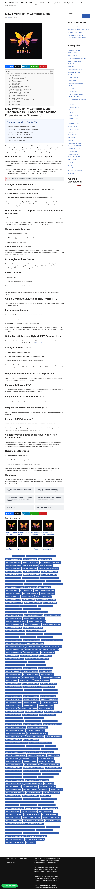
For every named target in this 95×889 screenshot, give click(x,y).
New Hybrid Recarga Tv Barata (47, 805)
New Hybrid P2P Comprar (30, 761)
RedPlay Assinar (72, 151)
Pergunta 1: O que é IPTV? (17, 93)
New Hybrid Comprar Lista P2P (13, 627)
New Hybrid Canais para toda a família (44, 590)
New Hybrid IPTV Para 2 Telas (31, 696)
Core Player (71, 75)
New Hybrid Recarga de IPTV (49, 798)
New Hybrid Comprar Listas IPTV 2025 (36, 630)
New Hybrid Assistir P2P (26, 590)
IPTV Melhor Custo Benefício (75, 94)
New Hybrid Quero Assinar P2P (31, 798)
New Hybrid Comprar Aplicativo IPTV (46, 599)
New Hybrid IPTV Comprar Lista (47, 686)
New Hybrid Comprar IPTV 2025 (28, 605)
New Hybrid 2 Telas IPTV (19, 556)
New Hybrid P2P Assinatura (27, 752)
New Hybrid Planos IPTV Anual (13, 789)
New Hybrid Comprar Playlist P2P (14, 649)
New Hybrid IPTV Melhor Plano (13, 696)
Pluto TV (70, 140)
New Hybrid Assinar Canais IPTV (47, 556)
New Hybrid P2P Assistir (12, 758)
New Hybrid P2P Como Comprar (14, 761)
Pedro (8, 17)
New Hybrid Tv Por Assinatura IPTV (49, 833)
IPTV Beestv (71, 88)
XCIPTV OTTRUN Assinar (75, 170)
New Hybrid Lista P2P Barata (49, 721)
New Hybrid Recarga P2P (12, 805)
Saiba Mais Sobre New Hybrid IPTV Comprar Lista (20, 89)
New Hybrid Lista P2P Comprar (13, 724)
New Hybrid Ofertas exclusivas (14, 749)
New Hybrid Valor (30, 842)
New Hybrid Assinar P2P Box (29, 568)
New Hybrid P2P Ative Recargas (28, 758)
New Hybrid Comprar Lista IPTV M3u (51, 624)
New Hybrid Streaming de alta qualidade (16, 826)
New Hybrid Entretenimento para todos (16, 661)
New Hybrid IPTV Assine (11, 680)
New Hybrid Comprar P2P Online (31, 640)
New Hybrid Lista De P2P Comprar (53, 711)
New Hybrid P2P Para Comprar (13, 774)
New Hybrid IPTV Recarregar (46, 705)
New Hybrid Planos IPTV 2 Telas (48, 786)
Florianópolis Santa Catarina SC (76, 83)
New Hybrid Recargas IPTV (12, 811)
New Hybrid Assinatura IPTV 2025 (30, 577)
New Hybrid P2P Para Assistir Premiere (50, 770)
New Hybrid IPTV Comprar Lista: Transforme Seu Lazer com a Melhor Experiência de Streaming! (30, 73)
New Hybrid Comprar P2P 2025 (28, 637)
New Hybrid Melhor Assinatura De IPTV (16, 727)
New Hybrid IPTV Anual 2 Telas (13, 674)
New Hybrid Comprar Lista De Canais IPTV (34, 618)
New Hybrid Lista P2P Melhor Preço (32, 724)
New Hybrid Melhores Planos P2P (35, 746)
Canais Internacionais (74, 72)
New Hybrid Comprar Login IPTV (34, 633)
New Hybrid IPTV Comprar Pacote (33, 689)
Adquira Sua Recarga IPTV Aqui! (61, 2)
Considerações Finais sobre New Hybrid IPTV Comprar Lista (22, 99)
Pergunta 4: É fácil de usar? (17, 98)
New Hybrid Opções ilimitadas (31, 749)
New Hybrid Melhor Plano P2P (13, 739)
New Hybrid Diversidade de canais (14, 658)
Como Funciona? (15, 84)
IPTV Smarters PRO (45, 2)
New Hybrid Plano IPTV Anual (30, 786)
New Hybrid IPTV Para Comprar (14, 699)
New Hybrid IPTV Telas (11, 708)
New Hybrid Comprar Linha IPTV (53, 615)
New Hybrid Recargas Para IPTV (14, 814)
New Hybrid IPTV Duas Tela (50, 689)
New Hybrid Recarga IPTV (28, 802)
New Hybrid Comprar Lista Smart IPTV (32, 627)
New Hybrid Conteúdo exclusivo (29, 655)
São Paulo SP (72, 159)
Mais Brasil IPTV (72, 126)
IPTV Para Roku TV (73, 97)
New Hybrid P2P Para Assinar (30, 770)
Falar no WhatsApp (10, 885)
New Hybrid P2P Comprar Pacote (32, 764)
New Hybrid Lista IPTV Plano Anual (14, 721)
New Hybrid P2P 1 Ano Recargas (49, 749)
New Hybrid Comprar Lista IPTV (32, 624)
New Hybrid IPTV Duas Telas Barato (31, 693)
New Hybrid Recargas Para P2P (32, 814)
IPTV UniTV (71, 104)
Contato (83, 2)
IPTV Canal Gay (72, 91)
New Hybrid (71, 132)
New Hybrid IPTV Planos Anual (31, 702)
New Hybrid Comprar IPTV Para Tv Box (38, 612)
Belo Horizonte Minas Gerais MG (77, 58)
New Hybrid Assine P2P (44, 587)
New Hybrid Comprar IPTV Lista (13, 609)
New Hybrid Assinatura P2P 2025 (14, 584)
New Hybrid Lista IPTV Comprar (47, 714)
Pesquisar (71, 13)
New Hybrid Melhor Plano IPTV (53, 736)
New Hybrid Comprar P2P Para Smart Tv (52, 640)
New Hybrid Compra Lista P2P (13, 599)
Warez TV (70, 168)
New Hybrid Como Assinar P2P (30, 593)
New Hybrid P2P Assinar (12, 752)
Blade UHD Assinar (73, 64)
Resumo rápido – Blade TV (15, 75)
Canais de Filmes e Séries (75, 69)
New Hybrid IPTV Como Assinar (48, 683)
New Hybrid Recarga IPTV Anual (45, 802)
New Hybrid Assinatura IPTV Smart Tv (15, 581)
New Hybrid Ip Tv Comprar (12, 671)
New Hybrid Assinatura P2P (53, 581)
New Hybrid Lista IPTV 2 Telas (13, 714)
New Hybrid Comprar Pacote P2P (53, 646)
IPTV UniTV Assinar (73, 107)
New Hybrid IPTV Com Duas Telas (30, 683)
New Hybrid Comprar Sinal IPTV (33, 649)
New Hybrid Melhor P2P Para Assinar (15, 736)
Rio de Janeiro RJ (73, 154)
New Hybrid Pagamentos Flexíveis (14, 783)
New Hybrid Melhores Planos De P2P (15, 746)
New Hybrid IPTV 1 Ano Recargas (29, 671)
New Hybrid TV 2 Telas (11, 830)
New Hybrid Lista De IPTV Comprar (33, 711)
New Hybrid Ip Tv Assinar (30, 668)
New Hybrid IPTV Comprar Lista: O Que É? (19, 77)
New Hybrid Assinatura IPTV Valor (35, 581)
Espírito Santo (72, 80)
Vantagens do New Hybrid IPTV (18, 78)
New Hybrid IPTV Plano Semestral (49, 699)
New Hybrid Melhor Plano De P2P (35, 736)
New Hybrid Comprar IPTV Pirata (14, 615)
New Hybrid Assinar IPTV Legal (30, 562)
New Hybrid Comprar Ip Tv (49, 602)
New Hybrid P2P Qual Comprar (13, 777)
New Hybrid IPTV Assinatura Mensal (51, 677)
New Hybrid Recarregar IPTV (49, 814)
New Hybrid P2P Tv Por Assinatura (14, 780)
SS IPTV (70, 162)
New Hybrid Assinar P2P (46, 565)
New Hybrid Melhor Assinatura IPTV (15, 730)
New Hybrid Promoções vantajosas (15, 792)
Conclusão (14, 102)
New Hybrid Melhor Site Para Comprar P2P (41, 742)
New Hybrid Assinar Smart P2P (31, 571)
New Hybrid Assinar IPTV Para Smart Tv (50, 562)
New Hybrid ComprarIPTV (47, 652)
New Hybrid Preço (43, 789)
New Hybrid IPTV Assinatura (13, 677)
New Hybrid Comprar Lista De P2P (14, 624)
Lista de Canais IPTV (73, 115)
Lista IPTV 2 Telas (73, 118)
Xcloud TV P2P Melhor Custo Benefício (78, 29)
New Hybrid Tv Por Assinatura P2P (14, 839)
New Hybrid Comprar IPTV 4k (45, 605)
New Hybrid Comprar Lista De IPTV (37, 621)
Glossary (20, 858)
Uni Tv (70, 40)
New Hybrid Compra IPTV (28, 596)
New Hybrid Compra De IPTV (47, 593)
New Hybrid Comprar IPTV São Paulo (33, 615)
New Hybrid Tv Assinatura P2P (44, 830)
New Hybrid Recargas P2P (45, 811)
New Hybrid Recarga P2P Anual (29, 805)
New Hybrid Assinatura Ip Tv (13, 577)
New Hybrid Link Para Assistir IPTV (14, 711)
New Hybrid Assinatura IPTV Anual (49, 577)
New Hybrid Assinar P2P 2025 (13, 568)
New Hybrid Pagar (49, 783)
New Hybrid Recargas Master (29, 811)
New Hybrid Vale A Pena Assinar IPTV (34, 839)
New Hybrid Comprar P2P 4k (45, 637)
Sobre (36, 4)
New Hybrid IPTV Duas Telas (13, 693)
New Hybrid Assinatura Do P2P (49, 574)
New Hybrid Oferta (50, 746)
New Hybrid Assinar (32, 556)
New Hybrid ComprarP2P (12, 655)
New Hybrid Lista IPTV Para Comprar (34, 718)
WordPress (17, 862)
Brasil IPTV (71, 66)
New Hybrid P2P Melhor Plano (53, 767)
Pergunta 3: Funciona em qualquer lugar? (20, 96)
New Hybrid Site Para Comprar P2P (51, 817)
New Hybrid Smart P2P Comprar (35, 823)
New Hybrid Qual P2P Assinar (13, 795)
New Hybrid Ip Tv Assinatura (45, 668)
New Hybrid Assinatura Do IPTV (31, 574)
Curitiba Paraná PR (73, 77)
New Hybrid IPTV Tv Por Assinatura (28, 708)
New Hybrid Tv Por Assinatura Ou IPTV (15, 836)
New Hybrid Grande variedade (13, 668)
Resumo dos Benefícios (16, 101)
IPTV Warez (71, 110)
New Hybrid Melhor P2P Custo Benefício (37, 733)
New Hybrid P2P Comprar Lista (46, 761)
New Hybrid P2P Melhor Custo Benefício (33, 767)
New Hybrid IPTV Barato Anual (42, 680)
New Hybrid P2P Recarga (30, 777)
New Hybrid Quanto (45, 795)
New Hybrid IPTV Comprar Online (14, 689)
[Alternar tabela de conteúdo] (51, 71)
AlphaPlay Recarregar (74, 50)
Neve (6, 862)
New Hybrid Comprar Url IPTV (31, 652)
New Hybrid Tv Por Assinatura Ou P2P (36, 836)
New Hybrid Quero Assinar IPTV (14, 798)
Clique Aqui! (38, 343)
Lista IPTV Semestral (73, 123)
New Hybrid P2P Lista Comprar (13, 767)
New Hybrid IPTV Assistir (26, 680)
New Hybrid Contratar (45, 655)
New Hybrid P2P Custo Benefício (51, 764)
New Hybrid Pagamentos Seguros (33, 783)
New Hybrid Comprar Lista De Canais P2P (16, 621)
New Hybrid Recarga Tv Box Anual (14, 808)
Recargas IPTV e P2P (74, 148)
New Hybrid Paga (29, 780)
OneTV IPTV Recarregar (74, 134)
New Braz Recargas (73, 129)
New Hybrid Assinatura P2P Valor (14, 587)
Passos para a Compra (16, 87)
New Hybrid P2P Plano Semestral (32, 774)
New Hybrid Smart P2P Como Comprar (15, 823)
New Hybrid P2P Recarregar (45, 777)
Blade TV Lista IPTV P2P (75, 61)
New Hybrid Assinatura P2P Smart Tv (53, 584)
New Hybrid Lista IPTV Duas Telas (14, 718)
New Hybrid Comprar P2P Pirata (35, 643)
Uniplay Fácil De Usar (74, 27)
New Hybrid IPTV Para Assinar (47, 696)
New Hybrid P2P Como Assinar (45, 758)
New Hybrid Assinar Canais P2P (14, 559)
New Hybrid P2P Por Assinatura (50, 774)
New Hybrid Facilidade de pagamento (15, 665)
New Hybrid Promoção (56, 789)
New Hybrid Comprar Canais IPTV (14, 602)
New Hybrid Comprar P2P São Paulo (15, 646)
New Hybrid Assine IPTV (31, 587)
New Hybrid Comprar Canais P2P (33, 602)
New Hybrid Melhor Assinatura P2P (35, 730)
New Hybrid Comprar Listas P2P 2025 (15, 633)
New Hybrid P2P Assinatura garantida (15, 755)
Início (36, 2)
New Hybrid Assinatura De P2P (13, 574)
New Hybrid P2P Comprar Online (14, 764)
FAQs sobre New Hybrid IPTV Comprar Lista (19, 92)
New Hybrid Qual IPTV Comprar (51, 792)
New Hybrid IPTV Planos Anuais (14, 702)
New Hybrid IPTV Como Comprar (14, 686)
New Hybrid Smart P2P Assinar (53, 820)
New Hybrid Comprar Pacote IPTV (34, 646)
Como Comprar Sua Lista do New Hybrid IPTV (19, 86)
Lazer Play (71, 112)
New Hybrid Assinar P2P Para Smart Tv (48, 568)
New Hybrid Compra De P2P (12, 596)
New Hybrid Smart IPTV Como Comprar (33, 820)
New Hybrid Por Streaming (30, 789)
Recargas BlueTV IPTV (74, 145)
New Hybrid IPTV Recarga (30, 705)
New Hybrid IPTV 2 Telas (46, 671)
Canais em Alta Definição (17, 81)
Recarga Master (22, 314)
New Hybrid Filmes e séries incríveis (36, 665)
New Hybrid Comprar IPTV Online (32, 609)
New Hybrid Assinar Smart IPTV (14, 571)
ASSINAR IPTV (72, 52)
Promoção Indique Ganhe (15, 83)
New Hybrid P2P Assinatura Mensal (36, 755)
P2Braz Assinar (72, 137)
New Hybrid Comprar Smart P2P (14, 652)
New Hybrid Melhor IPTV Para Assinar (15, 733)
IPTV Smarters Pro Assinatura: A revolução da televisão (27, 178)
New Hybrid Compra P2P (29, 599)
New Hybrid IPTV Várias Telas (46, 708)
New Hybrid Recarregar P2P (13, 817)
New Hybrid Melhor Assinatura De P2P (37, 727)
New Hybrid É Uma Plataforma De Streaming (37, 658)
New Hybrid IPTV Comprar (30, 686)
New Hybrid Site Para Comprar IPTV (31, 817)
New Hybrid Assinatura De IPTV (49, 571)
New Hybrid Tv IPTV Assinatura (13, 833)
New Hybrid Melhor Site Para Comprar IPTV (17, 742)
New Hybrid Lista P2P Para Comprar (53, 724)
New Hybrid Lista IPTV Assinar (30, 714)
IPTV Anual (71, 86)
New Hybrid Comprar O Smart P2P (52, 633)
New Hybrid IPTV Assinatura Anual (31, 677)
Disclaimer (13, 858)
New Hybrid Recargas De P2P (50, 808)
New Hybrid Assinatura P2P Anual (32, 584)
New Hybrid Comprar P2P (12, 637)
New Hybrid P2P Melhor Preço (13, 770)
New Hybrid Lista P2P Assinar (33, 721)
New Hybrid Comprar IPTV (12, 605)
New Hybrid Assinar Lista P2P (30, 565)
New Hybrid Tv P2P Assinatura (31, 833)
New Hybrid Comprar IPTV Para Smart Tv (16, 612)
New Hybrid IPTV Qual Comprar (14, 705)
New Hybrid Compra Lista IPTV (43, 596)
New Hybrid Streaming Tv (53, 826)
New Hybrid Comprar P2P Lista (13, 640)
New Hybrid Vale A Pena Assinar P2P (15, 842)
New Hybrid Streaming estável (37, 826)
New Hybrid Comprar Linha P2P (14, 618)
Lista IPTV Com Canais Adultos (76, 121)
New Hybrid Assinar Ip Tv (30, 559)
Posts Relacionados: (16, 104)
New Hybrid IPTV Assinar (47, 674)
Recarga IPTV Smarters (74, 143)
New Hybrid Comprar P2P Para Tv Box (15, 643)
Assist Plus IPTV (72, 55)
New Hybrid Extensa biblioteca (36, 661)
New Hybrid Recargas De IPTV (33, 808)
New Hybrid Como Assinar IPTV (13, 593)
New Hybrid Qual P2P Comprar (30, 795)
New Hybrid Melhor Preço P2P (31, 739)
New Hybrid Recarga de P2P (13, 802)
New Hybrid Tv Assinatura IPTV (27, 830)
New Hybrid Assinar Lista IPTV (13, 565)
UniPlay (70, 165)
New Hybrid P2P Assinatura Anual (44, 752)
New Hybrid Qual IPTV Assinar (33, 792)
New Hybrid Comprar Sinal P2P (51, 649)
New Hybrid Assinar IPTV (45, 559)
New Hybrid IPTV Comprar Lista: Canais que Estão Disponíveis (23, 80)
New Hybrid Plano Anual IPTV (13, 786)
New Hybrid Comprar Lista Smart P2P (15, 630)
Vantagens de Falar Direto (17, 90)
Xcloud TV (71, 173)
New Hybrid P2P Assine (53, 755)
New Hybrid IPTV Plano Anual (31, 699)
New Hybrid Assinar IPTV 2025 (13, 562)
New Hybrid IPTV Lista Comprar (50, 693)
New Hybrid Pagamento (42, 780)
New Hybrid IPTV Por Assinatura (49, 702)
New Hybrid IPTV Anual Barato (31, 674)
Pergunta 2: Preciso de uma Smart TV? (19, 95)
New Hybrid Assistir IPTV (12, 590)
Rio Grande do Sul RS (74, 157)
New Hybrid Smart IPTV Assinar (14, 820)
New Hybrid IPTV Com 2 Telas (13, 683)
